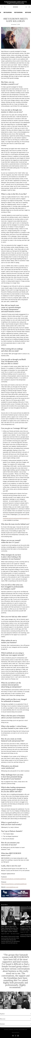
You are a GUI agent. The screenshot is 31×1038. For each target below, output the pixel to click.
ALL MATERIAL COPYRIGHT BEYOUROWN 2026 (17, 1029)
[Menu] (1, 7)
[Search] (4, 7)
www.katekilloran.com (12, 887)
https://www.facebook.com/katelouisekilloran (13, 879)
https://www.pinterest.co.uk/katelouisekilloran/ (14, 884)
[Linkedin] (18, 1036)
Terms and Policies (15, 1032)
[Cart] (29, 7)
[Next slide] (28, 927)
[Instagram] (15, 1036)
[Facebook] (13, 1036)
